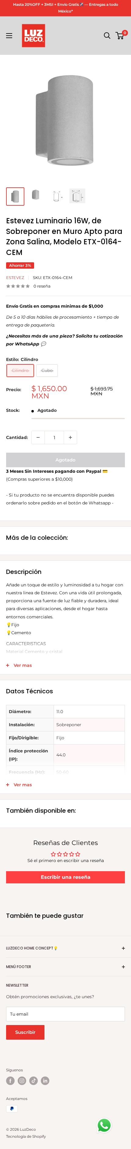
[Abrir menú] (9, 35)
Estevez (15, 277)
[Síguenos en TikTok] (33, 1081)
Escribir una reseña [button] (65, 877)
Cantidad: (17, 437)
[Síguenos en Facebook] (10, 1081)
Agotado (65, 460)
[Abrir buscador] (107, 35)
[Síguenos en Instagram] (22, 1081)
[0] (120, 35)
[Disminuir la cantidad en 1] (38, 437)
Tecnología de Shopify (26, 1136)
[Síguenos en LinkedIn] (45, 1081)
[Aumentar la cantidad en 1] (70, 437)
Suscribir (25, 1032)
